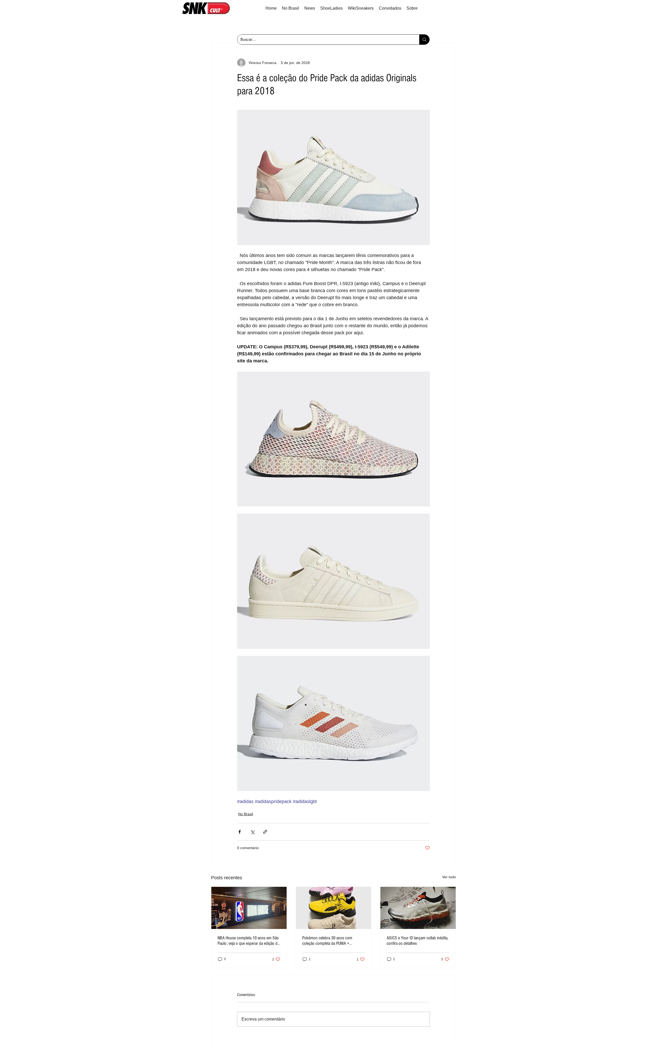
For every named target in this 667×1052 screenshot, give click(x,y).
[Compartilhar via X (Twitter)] (252, 831)
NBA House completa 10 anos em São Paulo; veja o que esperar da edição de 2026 (248, 940)
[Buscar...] (424, 39)
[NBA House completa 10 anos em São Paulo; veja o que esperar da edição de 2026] (249, 908)
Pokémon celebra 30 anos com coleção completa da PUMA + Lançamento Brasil (327, 940)
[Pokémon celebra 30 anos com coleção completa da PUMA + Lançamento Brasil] (333, 908)
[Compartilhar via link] (265, 831)
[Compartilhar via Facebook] (239, 831)
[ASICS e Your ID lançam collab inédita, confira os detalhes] (418, 908)
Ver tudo (449, 877)
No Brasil (245, 814)
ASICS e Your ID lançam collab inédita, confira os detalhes (417, 940)
